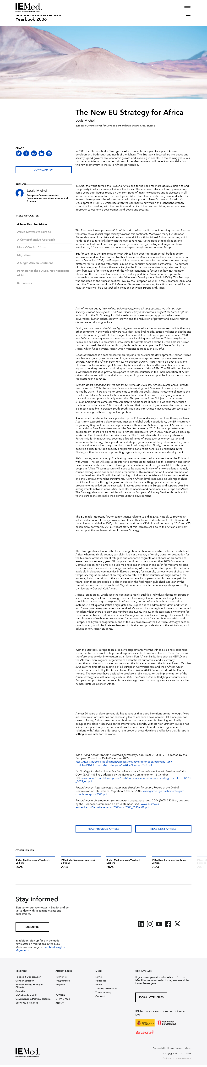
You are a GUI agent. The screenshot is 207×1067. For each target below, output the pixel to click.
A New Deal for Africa (32, 224)
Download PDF (43, 169)
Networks (61, 977)
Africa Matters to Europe (34, 232)
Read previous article (103, 828)
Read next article (163, 828)
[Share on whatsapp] (34, 153)
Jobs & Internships (151, 997)
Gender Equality (25, 980)
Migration (24, 255)
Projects (60, 984)
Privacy (187, 1048)
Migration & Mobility (27, 995)
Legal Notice (175, 1048)
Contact (100, 996)
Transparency (103, 992)
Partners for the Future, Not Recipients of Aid (43, 273)
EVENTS (60, 995)
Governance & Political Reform (33, 999)
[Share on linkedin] (41, 153)
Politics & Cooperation (28, 977)
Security (20, 991)
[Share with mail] (49, 153)
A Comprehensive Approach (36, 239)
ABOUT (59, 1003)
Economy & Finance (27, 1002)
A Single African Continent (35, 263)
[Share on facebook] (26, 153)
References (24, 283)
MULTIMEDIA (62, 999)
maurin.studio (183, 1058)
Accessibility (159, 1048)
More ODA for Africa (31, 247)
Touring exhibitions (106, 988)
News (98, 977)
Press (98, 984)
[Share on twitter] (19, 153)
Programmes (62, 980)
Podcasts (100, 980)
